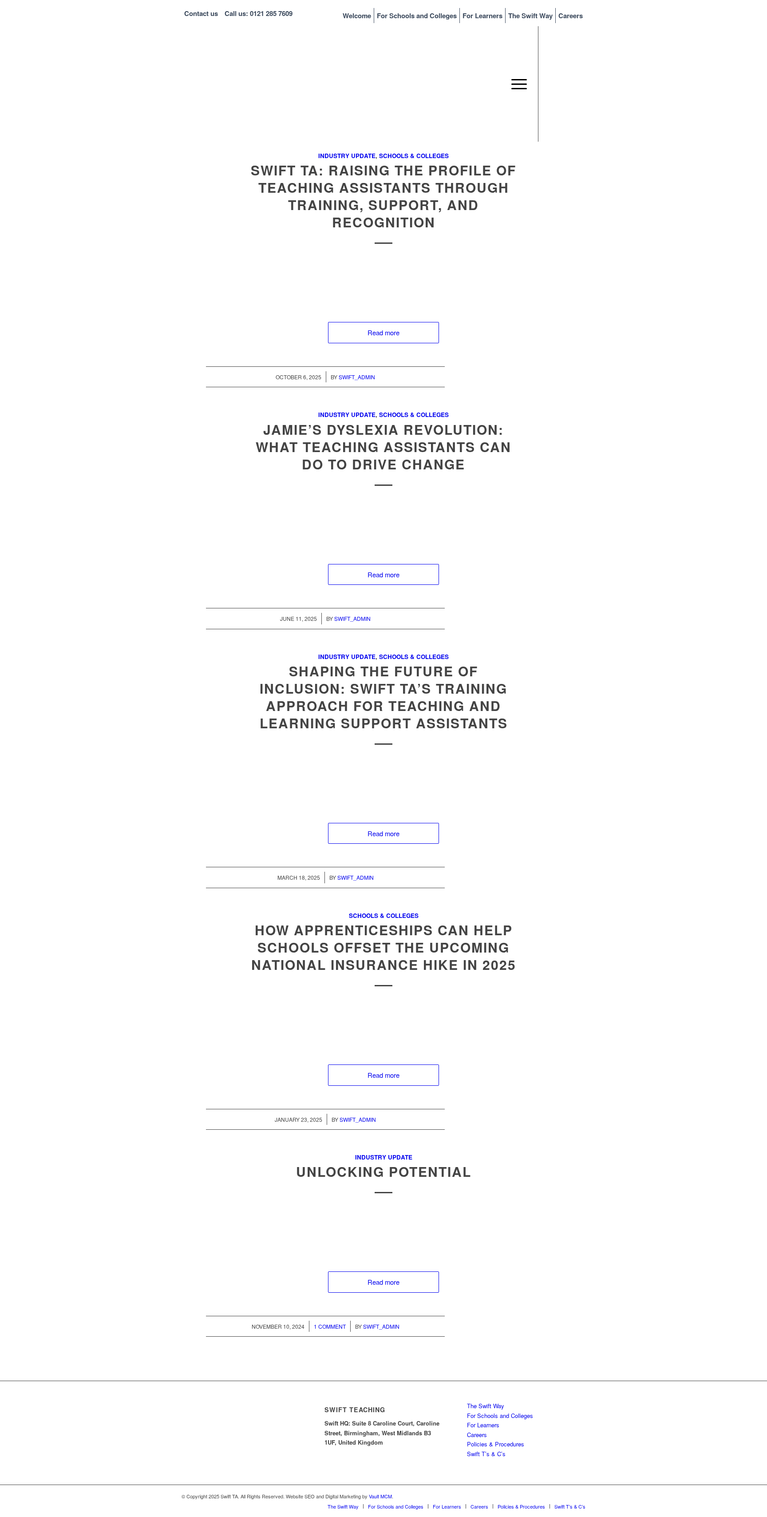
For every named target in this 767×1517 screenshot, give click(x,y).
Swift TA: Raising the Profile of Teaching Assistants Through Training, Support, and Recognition (383, 195)
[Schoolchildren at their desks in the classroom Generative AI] (383, 783)
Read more (383, 332)
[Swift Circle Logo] (248, 84)
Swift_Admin (357, 377)
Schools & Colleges (414, 155)
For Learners (482, 15)
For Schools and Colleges (417, 15)
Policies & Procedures (495, 1444)
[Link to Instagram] (552, 83)
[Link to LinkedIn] (565, 83)
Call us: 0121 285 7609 (259, 13)
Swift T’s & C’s (486, 1453)
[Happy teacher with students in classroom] (383, 1231)
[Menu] (516, 84)
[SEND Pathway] (383, 524)
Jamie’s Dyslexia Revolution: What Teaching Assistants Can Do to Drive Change (383, 446)
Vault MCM (380, 1496)
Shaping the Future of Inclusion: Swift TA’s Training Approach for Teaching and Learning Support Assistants (384, 696)
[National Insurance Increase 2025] (383, 1024)
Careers (570, 15)
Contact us (201, 13)
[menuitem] (357, 15)
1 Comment (330, 1326)
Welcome (357, 15)
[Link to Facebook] (578, 83)
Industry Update (347, 155)
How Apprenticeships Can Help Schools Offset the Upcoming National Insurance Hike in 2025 (383, 947)
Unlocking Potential (383, 1171)
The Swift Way (530, 15)
